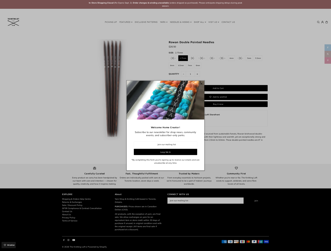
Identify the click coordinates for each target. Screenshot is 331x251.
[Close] (201, 83)
